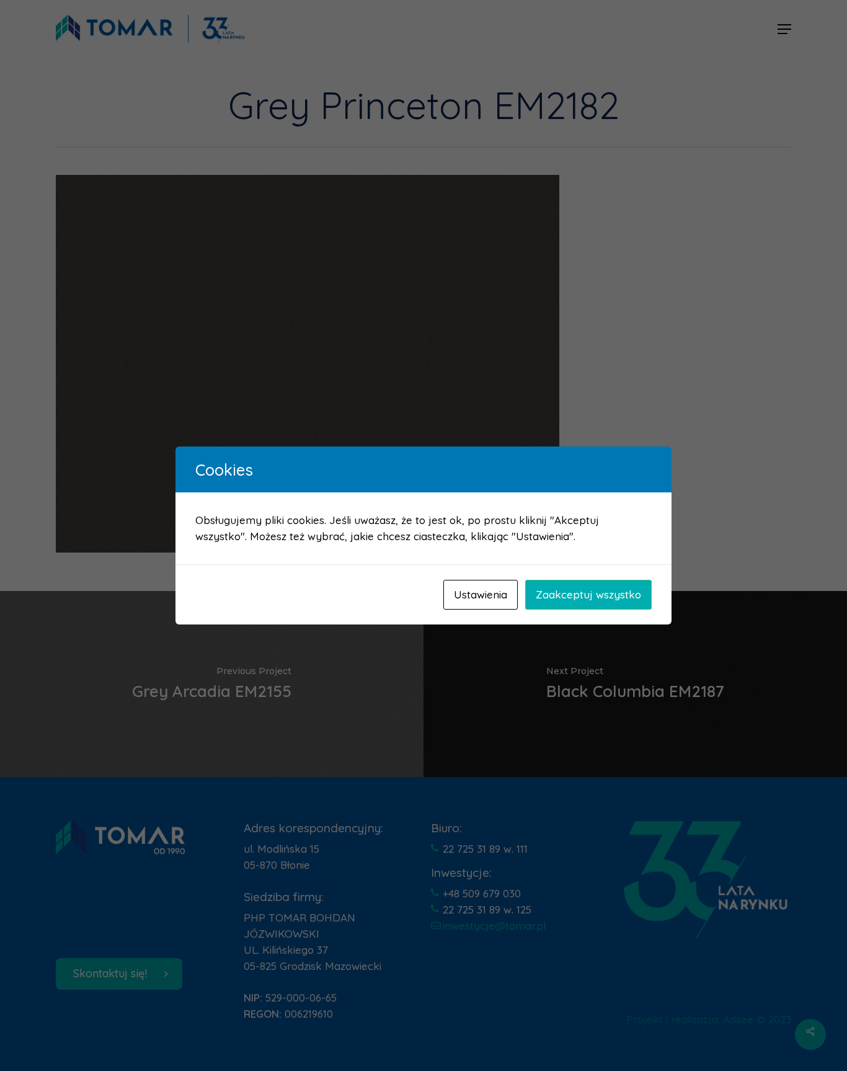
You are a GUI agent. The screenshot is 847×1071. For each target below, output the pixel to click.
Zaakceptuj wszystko (588, 594)
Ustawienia (480, 594)
